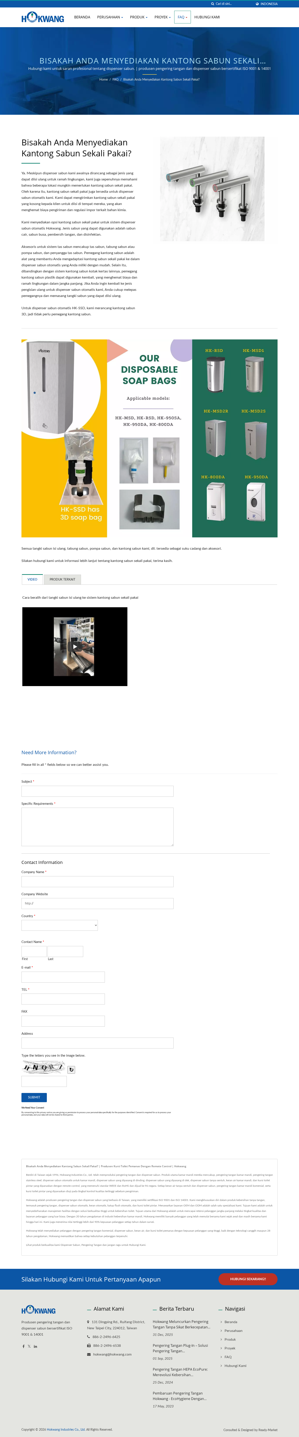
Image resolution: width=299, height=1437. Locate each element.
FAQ (181, 17)
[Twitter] (29, 1346)
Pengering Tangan (91, 1245)
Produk (137, 17)
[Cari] (212, 4)
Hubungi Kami (207, 17)
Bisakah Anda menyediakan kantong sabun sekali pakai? (161, 79)
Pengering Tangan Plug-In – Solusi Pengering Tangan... (180, 1348)
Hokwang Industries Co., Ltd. (66, 1429)
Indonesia (269, 4)
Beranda (82, 17)
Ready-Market (268, 1430)
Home (103, 79)
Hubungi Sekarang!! (248, 1279)
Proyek (162, 17)
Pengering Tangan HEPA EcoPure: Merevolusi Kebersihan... (180, 1372)
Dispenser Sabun (70, 1245)
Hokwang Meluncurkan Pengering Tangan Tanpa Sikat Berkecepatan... (181, 1324)
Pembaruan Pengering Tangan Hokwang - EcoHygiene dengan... (180, 1396)
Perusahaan (109, 17)
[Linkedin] (35, 1346)
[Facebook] (24, 1346)
